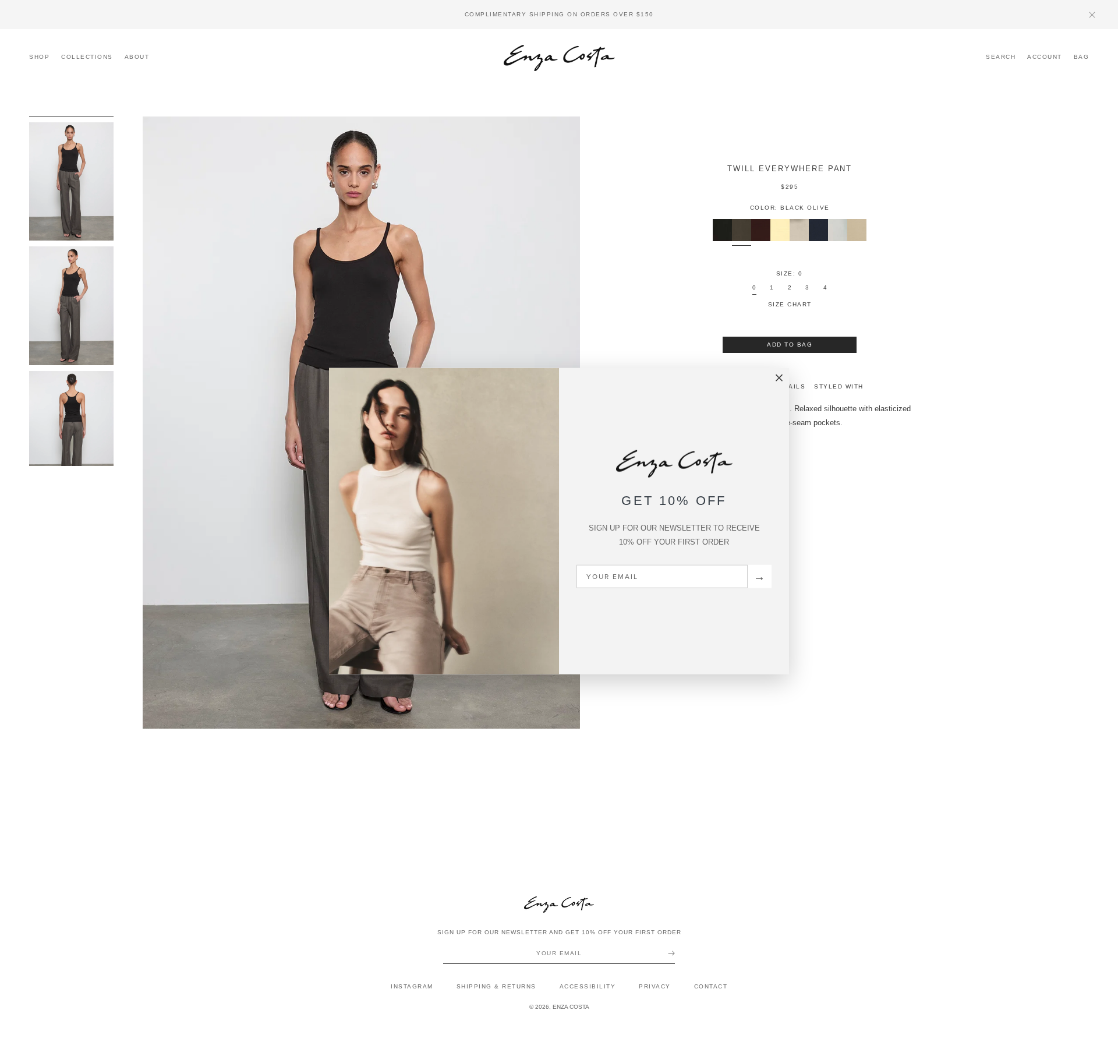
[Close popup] (779, 378)
